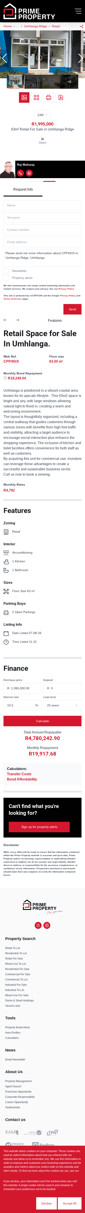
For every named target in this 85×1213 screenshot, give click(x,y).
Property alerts (22, 278)
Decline (46, 1203)
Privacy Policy (66, 289)
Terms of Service (12, 299)
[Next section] (17, 320)
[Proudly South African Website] (33, 1133)
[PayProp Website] (43, 1145)
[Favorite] (72, 26)
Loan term (49, 697)
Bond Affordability (22, 779)
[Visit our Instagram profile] (46, 925)
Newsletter (19, 271)
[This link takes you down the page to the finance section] (5, 378)
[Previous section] (5, 320)
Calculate (42, 721)
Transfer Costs (19, 774)
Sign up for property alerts (39, 827)
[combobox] (67, 705)
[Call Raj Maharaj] (20, 173)
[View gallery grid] (36, 97)
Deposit (48, 680)
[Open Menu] (78, 11)
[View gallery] (24, 97)
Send (72, 309)
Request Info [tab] (23, 189)
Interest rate (11, 697)
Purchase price (12, 680)
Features (55, 320)
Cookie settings (19, 1203)
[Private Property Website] (16, 1145)
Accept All (69, 1203)
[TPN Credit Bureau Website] (52, 1133)
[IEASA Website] (12, 1133)
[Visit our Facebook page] (38, 925)
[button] (4, 58)
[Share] (81, 26)
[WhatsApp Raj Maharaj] (29, 173)
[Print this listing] (48, 97)
